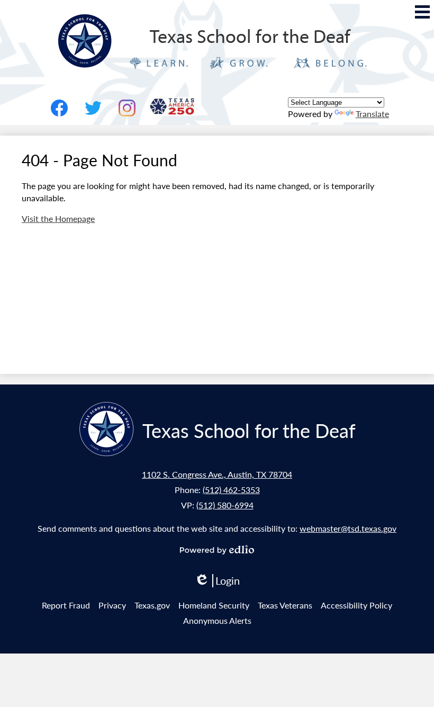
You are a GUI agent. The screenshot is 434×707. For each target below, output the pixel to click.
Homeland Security (213, 605)
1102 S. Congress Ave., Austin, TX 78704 (217, 474)
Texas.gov (152, 605)
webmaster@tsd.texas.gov (348, 528)
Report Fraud (66, 605)
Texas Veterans (285, 605)
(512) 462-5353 (231, 490)
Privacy (112, 605)
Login (217, 580)
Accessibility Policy (356, 605)
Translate (372, 114)
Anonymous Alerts (217, 620)
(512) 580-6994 (225, 505)
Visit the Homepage (58, 218)
